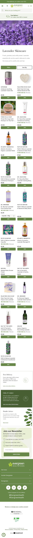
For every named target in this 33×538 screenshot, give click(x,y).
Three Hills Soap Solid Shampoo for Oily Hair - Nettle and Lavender (8, 120)
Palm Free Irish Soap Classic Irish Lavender (7, 299)
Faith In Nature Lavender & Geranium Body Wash (24, 149)
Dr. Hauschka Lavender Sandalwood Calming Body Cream (24, 120)
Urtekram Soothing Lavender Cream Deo (7, 89)
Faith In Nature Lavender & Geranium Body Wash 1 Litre (24, 207)
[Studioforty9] (16, 533)
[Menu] (2, 5)
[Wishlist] (28, 6)
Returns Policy (24, 529)
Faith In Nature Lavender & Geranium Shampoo (8, 179)
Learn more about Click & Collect (10, 404)
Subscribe (16, 454)
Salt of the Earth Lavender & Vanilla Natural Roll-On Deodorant (22, 271)
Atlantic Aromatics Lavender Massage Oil (23, 241)
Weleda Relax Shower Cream (7, 271)
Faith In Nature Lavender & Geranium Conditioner (8, 359)
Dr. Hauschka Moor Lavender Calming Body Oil (24, 180)
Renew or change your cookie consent (16, 507)
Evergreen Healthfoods (17, 528)
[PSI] (16, 522)
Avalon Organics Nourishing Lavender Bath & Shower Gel (23, 329)
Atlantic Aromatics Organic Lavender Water (8, 149)
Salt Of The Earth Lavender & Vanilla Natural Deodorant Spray (8, 329)
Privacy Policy (17, 529)
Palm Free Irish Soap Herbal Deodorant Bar (23, 89)
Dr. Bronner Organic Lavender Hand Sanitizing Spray (24, 299)
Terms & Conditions (9, 529)
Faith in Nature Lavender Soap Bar (8, 241)
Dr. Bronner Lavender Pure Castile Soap (7, 207)
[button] (24, 93)
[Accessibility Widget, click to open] (4, 535)
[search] (2, 10)
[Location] (7, 5)
